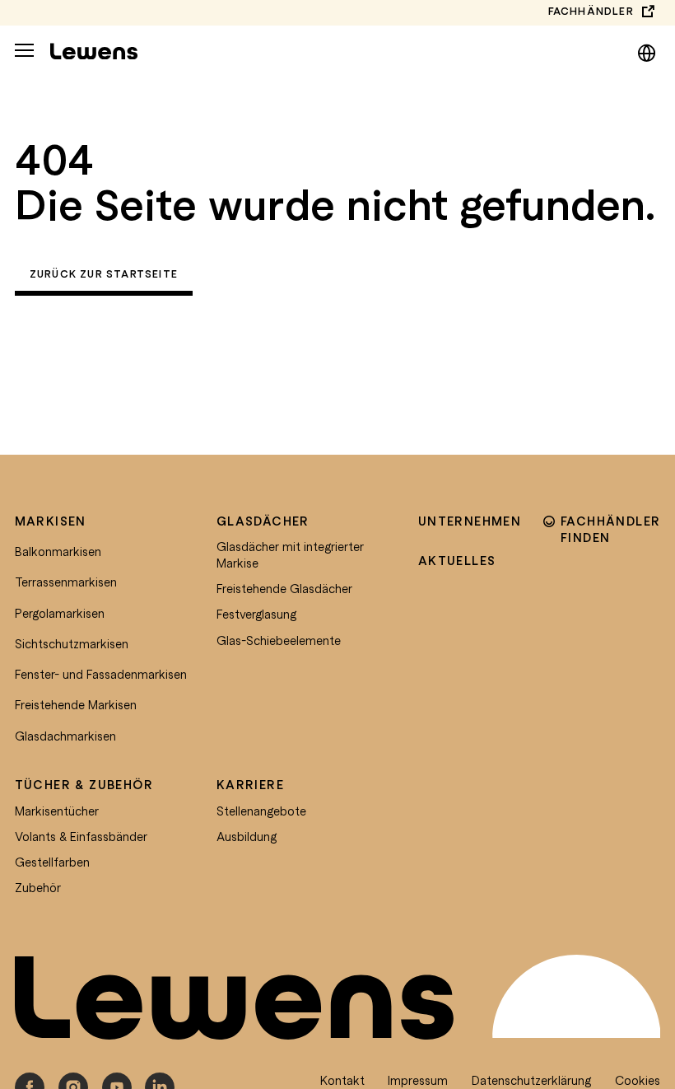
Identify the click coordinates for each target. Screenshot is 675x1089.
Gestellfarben (52, 861)
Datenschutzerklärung (531, 1080)
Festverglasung (256, 613)
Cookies (637, 1080)
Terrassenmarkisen (66, 581)
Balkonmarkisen (58, 551)
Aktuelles (457, 560)
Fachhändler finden (610, 529)
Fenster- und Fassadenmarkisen (101, 674)
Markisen (50, 520)
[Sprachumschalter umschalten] (646, 51)
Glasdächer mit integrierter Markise (290, 554)
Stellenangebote (261, 810)
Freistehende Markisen (76, 704)
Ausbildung (246, 836)
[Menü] (24, 50)
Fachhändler (591, 11)
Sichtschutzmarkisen (71, 643)
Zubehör (38, 887)
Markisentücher (57, 810)
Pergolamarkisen (60, 613)
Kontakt (342, 1080)
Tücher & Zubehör (84, 784)
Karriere (250, 784)
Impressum (418, 1080)
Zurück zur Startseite (104, 274)
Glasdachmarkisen (65, 735)
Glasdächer (263, 520)
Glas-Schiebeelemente (278, 640)
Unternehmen (469, 520)
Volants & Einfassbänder (81, 836)
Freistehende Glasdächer (284, 588)
